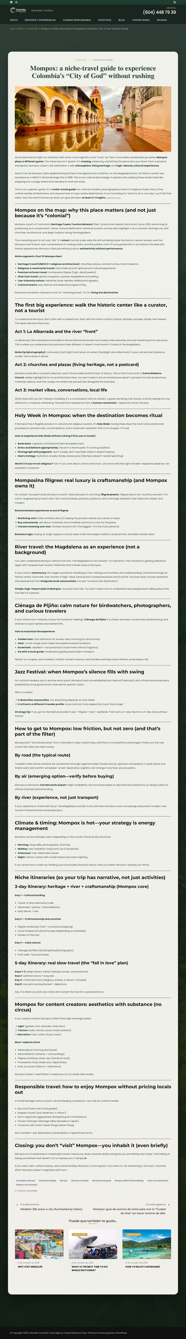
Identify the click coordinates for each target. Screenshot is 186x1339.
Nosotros (104, 20)
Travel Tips (81, 60)
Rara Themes (89, 1332)
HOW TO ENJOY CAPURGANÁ (142, 1266)
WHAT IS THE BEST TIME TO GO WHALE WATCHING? (90, 1268)
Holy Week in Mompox (25, 1180)
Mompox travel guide (101, 1180)
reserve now (113, 197)
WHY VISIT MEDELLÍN (30, 1266)
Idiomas (162, 20)
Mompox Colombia (79, 1180)
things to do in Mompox (26, 1184)
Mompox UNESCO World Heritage (129, 1180)
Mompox (64, 1180)
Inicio (14, 20)
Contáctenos (141, 20)
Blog (121, 20)
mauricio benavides (27, 1190)
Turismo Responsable (77, 20)
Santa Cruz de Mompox (157, 1180)
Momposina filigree (47, 1180)
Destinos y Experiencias (40, 20)
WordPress (121, 1332)
